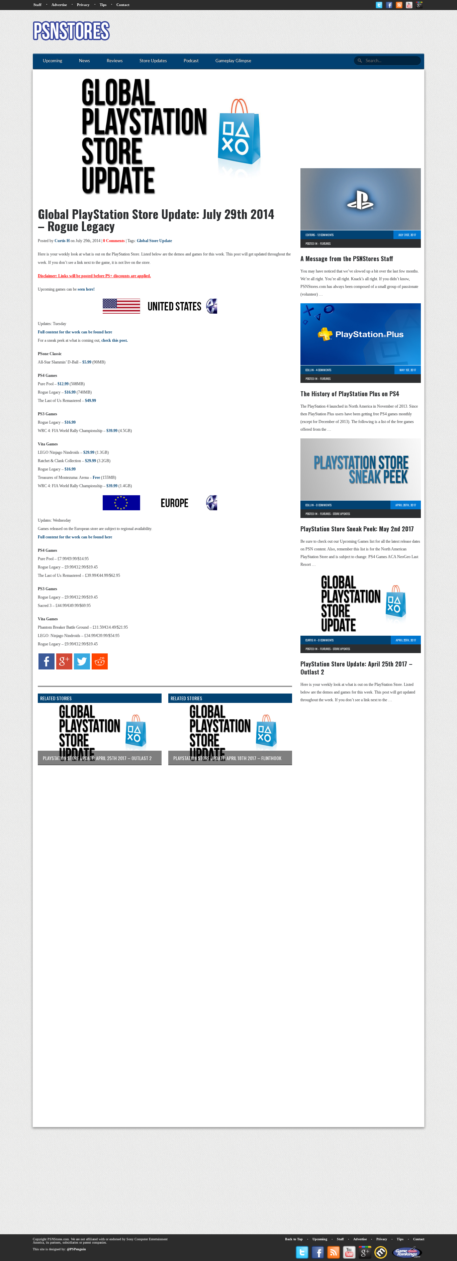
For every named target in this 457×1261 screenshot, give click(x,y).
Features (325, 243)
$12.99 (63, 384)
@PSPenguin (76, 1249)
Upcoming (319, 1239)
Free (96, 477)
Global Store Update (154, 240)
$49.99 (90, 400)
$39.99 (111, 430)
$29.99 (88, 452)
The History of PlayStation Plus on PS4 (349, 393)
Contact (122, 5)
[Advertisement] (302, 32)
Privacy (83, 5)
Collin (309, 369)
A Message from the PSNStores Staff (346, 258)
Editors (310, 234)
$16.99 (70, 392)
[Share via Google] (64, 668)
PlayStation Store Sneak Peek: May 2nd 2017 (357, 528)
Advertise (59, 5)
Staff (37, 5)
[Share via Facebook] (46, 668)
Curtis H (62, 240)
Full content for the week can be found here (75, 332)
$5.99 (86, 362)
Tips (103, 5)
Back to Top (294, 1239)
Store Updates (341, 513)
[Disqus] (160, 853)
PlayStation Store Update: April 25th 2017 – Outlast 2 (356, 667)
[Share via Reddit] (100, 668)
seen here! (86, 289)
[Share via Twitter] (82, 668)
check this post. (114, 340)
